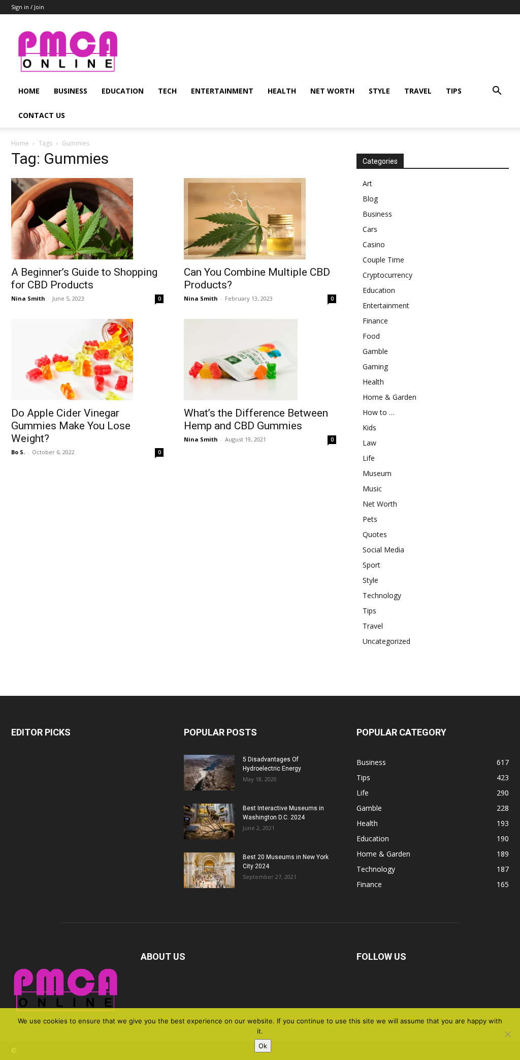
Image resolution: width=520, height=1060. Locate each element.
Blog (370, 198)
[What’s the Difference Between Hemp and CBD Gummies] (260, 359)
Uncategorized (386, 641)
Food (371, 336)
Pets (370, 519)
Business (70, 91)
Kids (369, 427)
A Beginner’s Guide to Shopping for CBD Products (84, 278)
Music (372, 488)
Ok (262, 1046)
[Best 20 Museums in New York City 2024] (209, 870)
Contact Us (41, 115)
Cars (370, 229)
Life (369, 458)
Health (282, 91)
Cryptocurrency (387, 275)
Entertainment (222, 91)
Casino (374, 244)
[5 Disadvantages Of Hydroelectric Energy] (209, 772)
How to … (379, 412)
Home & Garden (389, 397)
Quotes (375, 534)
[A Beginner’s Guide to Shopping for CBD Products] (87, 218)
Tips (454, 91)
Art (367, 183)
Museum (377, 473)
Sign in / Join (27, 7)
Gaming (375, 366)
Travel (418, 91)
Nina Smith (28, 298)
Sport (371, 565)
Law (369, 443)
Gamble (375, 351)
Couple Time (383, 259)
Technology (382, 595)
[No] (507, 1034)
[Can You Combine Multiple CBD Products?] (260, 218)
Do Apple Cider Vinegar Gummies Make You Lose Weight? (71, 426)
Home (29, 91)
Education (123, 91)
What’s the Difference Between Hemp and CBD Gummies (256, 419)
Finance (375, 321)
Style (379, 91)
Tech (167, 91)
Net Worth (332, 91)
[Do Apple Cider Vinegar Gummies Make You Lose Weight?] (87, 359)
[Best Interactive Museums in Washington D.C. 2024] (209, 821)
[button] (496, 92)
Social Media (383, 549)
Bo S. (18, 452)
